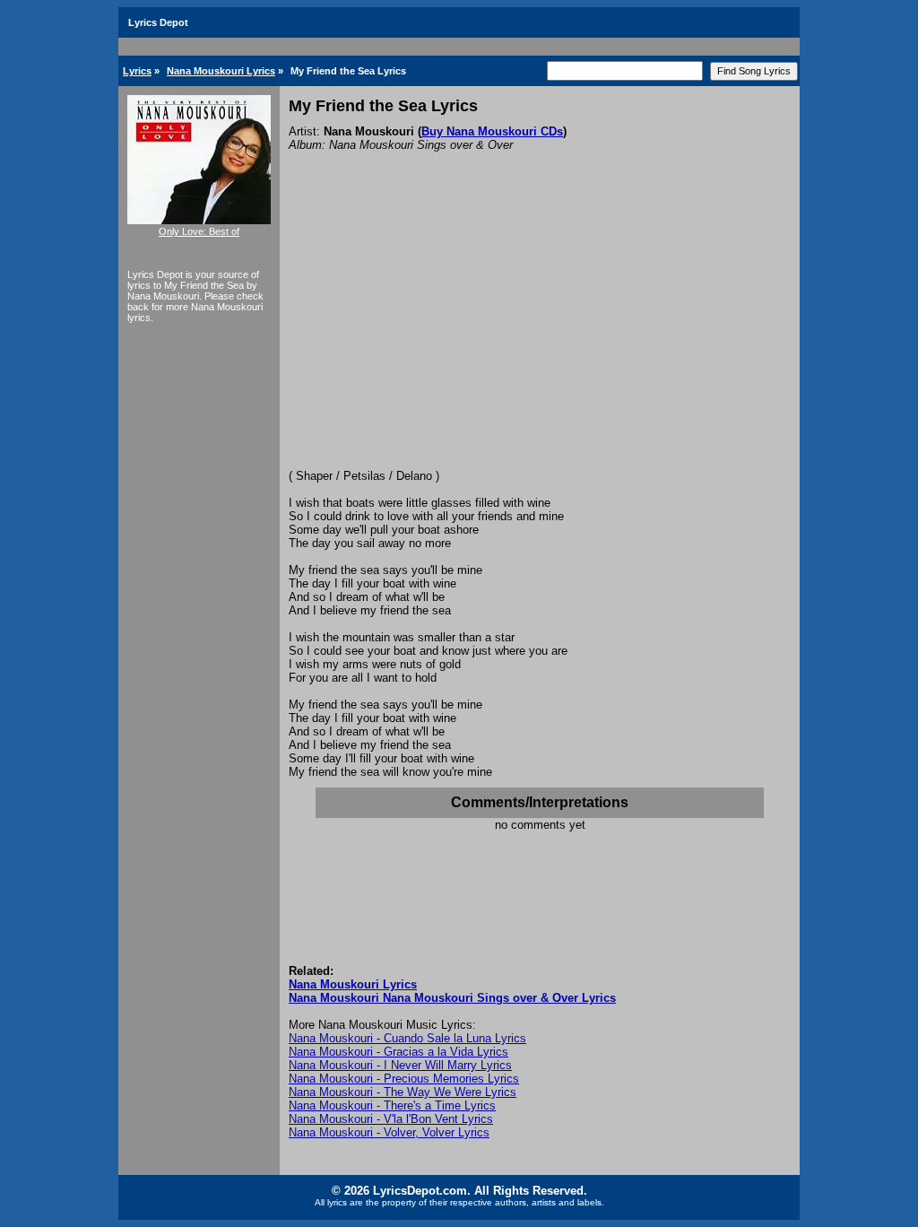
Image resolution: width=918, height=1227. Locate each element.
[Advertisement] (540, 334)
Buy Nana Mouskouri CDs (492, 131)
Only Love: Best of (199, 231)
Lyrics (137, 70)
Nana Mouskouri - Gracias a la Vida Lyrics (398, 1051)
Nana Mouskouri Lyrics (221, 70)
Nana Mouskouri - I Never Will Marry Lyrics (400, 1065)
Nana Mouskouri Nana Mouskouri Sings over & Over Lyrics (452, 998)
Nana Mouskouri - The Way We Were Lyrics (402, 1092)
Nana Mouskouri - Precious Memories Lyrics (404, 1078)
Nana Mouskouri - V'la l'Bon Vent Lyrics (391, 1119)
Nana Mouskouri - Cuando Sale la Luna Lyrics (407, 1038)
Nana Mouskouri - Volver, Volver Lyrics (389, 1132)
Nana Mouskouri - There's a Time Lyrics (392, 1105)
